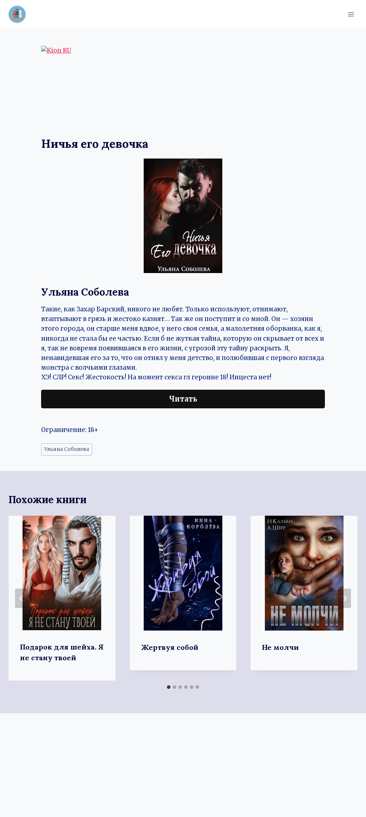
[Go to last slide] (21, 598)
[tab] (168, 687)
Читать (183, 398)
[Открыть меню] (350, 14)
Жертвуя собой (169, 647)
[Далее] (344, 598)
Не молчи (280, 647)
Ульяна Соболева (66, 449)
